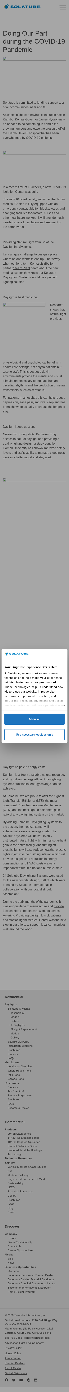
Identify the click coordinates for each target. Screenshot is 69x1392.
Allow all (34, 719)
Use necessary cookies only (34, 734)
